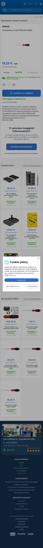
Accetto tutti (21, 280)
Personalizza (32, 286)
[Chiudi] (38, 258)
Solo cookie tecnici (12, 286)
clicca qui (12, 275)
